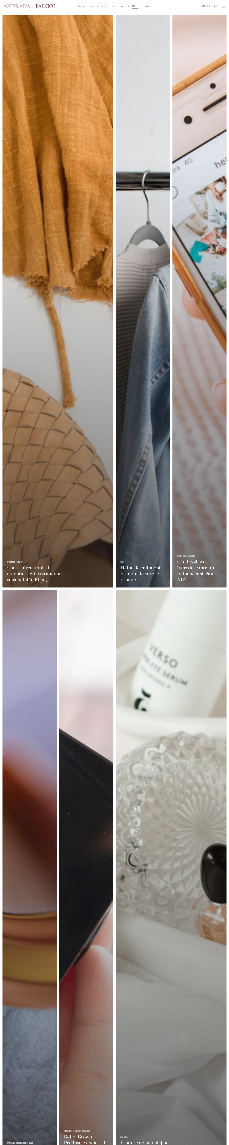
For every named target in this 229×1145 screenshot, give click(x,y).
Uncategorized (14, 562)
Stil (122, 562)
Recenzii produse (24, 1143)
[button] (224, 6)
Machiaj (11, 1143)
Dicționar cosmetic (186, 556)
